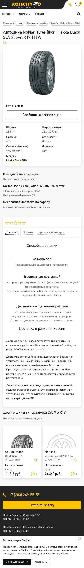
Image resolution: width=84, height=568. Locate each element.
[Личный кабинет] (70, 4)
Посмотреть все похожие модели (23, 418)
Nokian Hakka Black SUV (65, 23)
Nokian (43, 23)
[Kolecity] (26, 3)
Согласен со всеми (17, 561)
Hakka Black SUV (16, 160)
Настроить (40, 561)
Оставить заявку (42, 505)
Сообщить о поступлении (42, 115)
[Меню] (4, 4)
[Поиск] (78, 13)
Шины (19, 23)
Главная (7, 23)
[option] (42, 73)
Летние (31, 23)
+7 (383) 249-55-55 (24, 494)
